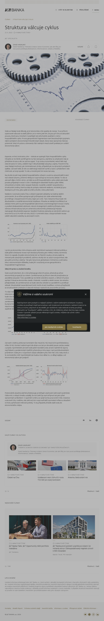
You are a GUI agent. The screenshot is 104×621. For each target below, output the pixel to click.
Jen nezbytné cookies (54, 327)
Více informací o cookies (26, 317)
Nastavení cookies (24, 315)
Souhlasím (77, 327)
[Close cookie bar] (86, 294)
